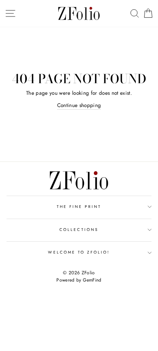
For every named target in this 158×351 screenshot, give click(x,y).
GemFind (92, 280)
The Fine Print (79, 206)
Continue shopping (79, 105)
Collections (79, 229)
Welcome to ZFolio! (79, 252)
